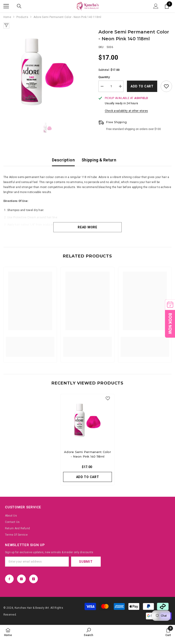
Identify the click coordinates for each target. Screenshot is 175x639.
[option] (47, 72)
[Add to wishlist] (166, 86)
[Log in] (155, 6)
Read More (87, 227)
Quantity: (104, 77)
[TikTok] (33, 579)
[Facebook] (9, 579)
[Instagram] (21, 579)
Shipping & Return (99, 160)
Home (7, 17)
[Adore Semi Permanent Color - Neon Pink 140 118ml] (87, 421)
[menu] (6, 6)
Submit (86, 561)
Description (63, 160)
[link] (30, 344)
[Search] (19, 6)
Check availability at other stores (126, 110)
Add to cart (142, 86)
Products (22, 17)
